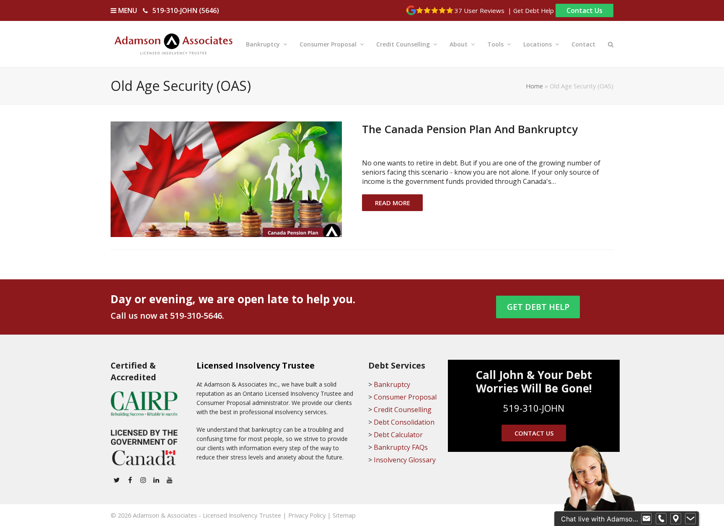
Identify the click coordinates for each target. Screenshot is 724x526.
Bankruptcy (392, 384)
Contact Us (584, 10)
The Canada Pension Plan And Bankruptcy (470, 129)
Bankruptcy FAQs (401, 447)
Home (534, 86)
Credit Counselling (403, 409)
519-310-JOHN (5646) (186, 10)
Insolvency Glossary (405, 459)
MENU (126, 10)
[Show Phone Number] (661, 519)
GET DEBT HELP (538, 306)
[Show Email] (646, 519)
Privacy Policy (307, 515)
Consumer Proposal (405, 397)
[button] (611, 44)
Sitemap (344, 515)
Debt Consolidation (404, 422)
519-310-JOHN (533, 408)
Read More (392, 203)
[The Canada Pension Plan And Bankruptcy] (226, 178)
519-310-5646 (196, 315)
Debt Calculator (398, 434)
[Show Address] (675, 519)
